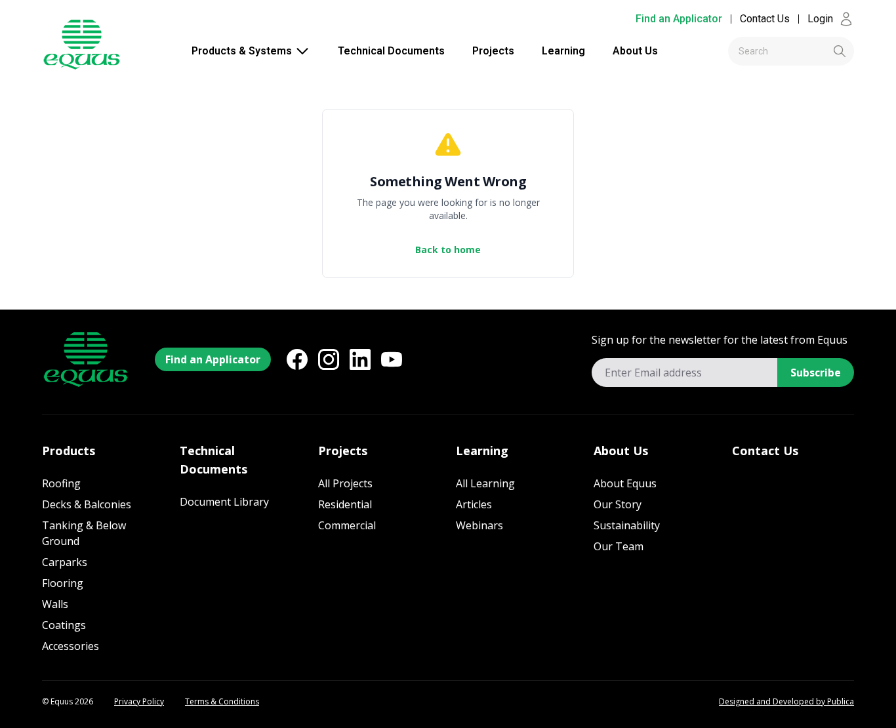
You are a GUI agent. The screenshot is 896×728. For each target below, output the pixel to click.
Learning (563, 51)
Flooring (62, 583)
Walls (55, 604)
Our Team (618, 546)
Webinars (479, 525)
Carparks (64, 562)
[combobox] (791, 51)
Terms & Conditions (222, 702)
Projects (493, 51)
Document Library (224, 502)
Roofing (61, 483)
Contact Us (765, 18)
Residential (345, 504)
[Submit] (817, 51)
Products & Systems (242, 51)
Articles (474, 504)
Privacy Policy (139, 702)
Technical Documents (391, 51)
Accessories (70, 646)
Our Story (617, 504)
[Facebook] (297, 359)
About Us (635, 51)
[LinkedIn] (360, 359)
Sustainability (627, 525)
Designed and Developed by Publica (786, 702)
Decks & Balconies (86, 504)
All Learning (485, 483)
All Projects (345, 483)
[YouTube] (391, 359)
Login (820, 18)
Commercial (347, 525)
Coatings (64, 625)
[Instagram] (328, 359)
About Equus (625, 483)
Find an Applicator (679, 18)
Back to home (448, 249)
